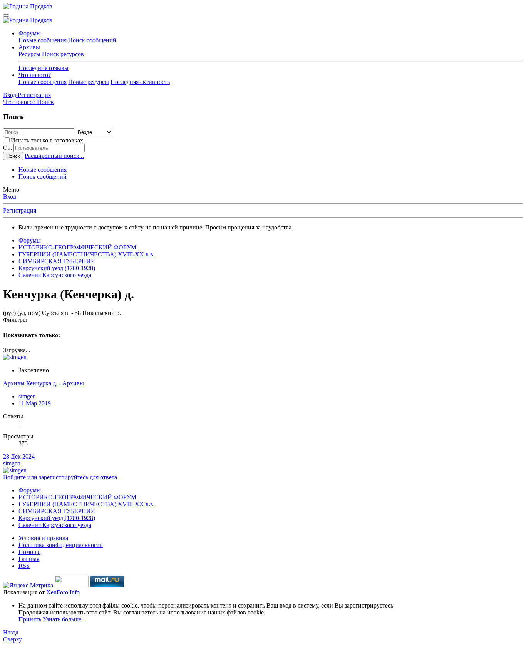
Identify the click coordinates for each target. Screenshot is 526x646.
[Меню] (6, 15)
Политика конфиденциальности (60, 545)
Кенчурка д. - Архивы (55, 383)
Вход (9, 196)
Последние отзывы (43, 68)
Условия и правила (43, 538)
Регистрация (19, 210)
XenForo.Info (63, 592)
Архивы (29, 47)
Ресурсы (29, 54)
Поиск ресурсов (63, 54)
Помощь (29, 552)
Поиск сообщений (92, 40)
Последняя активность (140, 82)
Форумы (29, 33)
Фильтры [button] (15, 319)
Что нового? (34, 75)
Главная (28, 559)
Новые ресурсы (88, 82)
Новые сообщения (42, 40)
